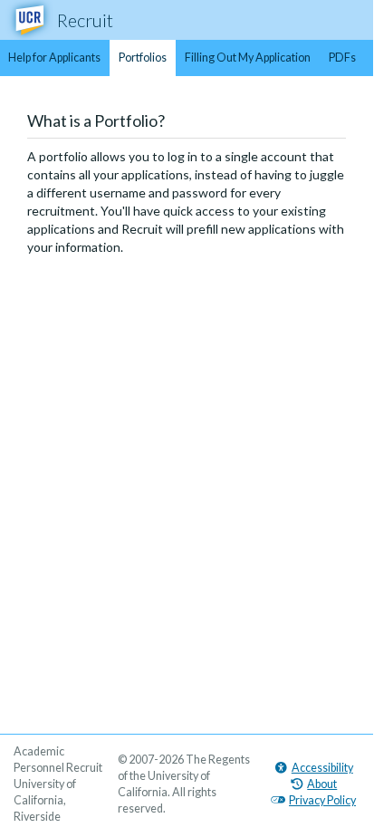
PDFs (342, 57)
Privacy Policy (322, 800)
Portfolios (143, 57)
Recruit (85, 20)
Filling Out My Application (248, 57)
